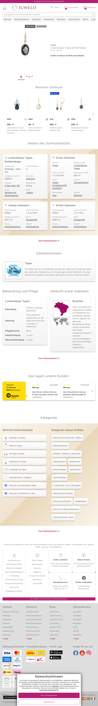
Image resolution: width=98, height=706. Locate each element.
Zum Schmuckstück (48, 241)
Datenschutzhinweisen (47, 690)
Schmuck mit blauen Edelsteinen (66, 509)
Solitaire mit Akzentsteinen (11, 194)
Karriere (6, 695)
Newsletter (37, 580)
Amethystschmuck (34, 616)
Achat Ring (54, 612)
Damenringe (8, 627)
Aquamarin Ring (56, 619)
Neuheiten (61, 19)
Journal (36, 583)
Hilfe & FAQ (14, 587)
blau (54, 195)
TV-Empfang (14, 576)
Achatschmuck (32, 612)
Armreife (6, 623)
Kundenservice (14, 560)
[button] (4, 7)
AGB (14, 695)
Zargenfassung (81, 182)
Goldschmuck (74, 461)
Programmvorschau (37, 576)
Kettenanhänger (59, 469)
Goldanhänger (81, 501)
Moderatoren (37, 564)
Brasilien (78, 195)
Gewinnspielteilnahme (14, 572)
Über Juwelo (37, 560)
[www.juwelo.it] (93, 699)
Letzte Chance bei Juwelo (63, 517)
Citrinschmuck (32, 627)
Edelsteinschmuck (21, 19)
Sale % (85, 19)
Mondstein (77, 635)
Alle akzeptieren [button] (49, 695)
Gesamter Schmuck (11, 612)
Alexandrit (77, 612)
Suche (93, 14)
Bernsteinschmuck (34, 623)
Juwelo (29, 192)
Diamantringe (8, 631)
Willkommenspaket (14, 568)
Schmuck (7, 19)
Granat (76, 631)
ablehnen (55, 686)
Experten (37, 568)
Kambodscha (32, 226)
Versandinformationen (14, 583)
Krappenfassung (13, 226)
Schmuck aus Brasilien (62, 501)
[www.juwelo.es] (83, 699)
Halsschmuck (75, 469)
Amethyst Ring (56, 616)
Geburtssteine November (63, 493)
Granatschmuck (32, 635)
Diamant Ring (55, 627)
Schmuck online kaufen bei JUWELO (67, 438)
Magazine (37, 572)
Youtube (82, 653)
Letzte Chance (74, 19)
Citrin (75, 627)
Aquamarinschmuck (34, 619)
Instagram (88, 653)
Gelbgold (30, 178)
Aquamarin (77, 619)
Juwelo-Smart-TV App (14, 580)
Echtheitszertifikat (14, 564)
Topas (55, 165)
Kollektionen (49, 19)
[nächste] (93, 114)
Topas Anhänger (59, 477)
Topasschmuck (59, 461)
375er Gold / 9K (12, 185)
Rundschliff (31, 219)
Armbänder (7, 619)
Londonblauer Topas (80, 167)
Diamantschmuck (33, 631)
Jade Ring (54, 635)
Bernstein (77, 623)
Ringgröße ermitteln (14, 591)
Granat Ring (54, 631)
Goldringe (7, 635)
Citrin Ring (54, 623)
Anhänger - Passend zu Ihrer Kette (66, 454)
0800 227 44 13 (60, 589)
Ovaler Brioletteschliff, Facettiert (59, 185)
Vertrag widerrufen (12, 697)
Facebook (75, 653)
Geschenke (36, 19)
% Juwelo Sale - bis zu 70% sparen (67, 485)
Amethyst (77, 616)
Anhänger (6, 616)
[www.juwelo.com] (88, 699)
